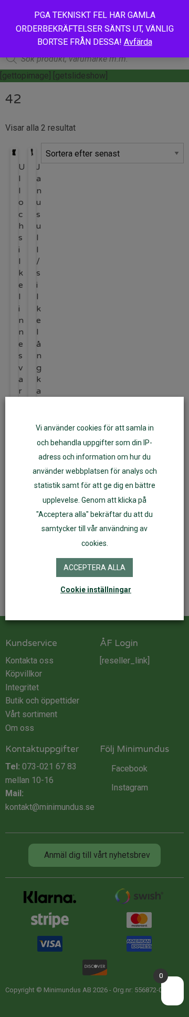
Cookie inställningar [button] (95, 589)
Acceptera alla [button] (94, 567)
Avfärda (138, 42)
